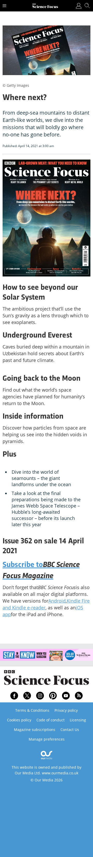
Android (57, 601)
